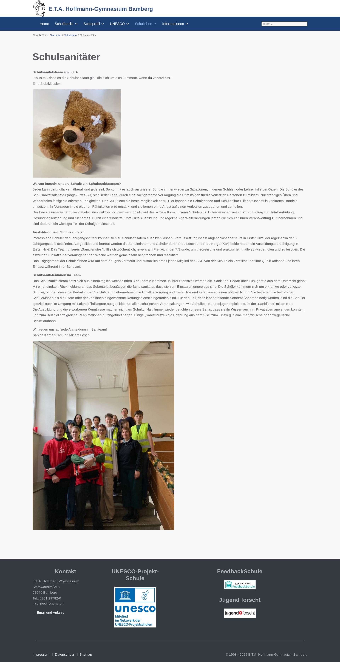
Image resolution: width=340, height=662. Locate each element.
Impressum (41, 654)
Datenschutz (64, 654)
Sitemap (86, 654)
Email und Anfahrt (50, 612)
